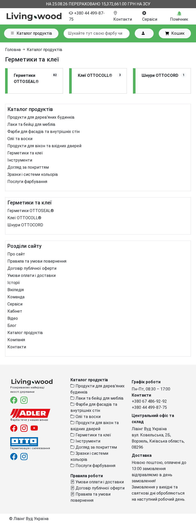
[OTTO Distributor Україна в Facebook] (14, 457)
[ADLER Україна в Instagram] (24, 429)
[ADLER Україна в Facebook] (14, 429)
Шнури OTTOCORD (25, 225)
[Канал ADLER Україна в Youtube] (34, 429)
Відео (12, 318)
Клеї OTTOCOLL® (24, 217)
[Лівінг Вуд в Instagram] (24, 401)
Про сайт (16, 254)
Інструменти (19, 160)
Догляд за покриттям (28, 167)
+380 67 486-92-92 (149, 401)
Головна (13, 49)
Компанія (16, 339)
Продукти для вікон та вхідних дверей (44, 145)
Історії (13, 282)
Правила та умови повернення (36, 261)
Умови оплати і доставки (31, 275)
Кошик (178, 33)
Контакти (16, 347)
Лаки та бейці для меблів (31, 124)
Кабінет (14, 311)
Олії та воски (19, 138)
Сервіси (14, 304)
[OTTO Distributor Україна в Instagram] (24, 457)
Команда (15, 296)
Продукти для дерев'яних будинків (41, 117)
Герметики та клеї (25, 153)
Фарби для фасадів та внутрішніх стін (43, 131)
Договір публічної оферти (31, 268)
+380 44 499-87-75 (149, 407)
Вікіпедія (15, 289)
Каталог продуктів (34, 33)
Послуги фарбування (27, 181)
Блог (11, 325)
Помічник (179, 19)
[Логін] (144, 33)
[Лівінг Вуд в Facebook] (14, 401)
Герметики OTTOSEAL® (30, 210)
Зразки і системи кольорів (32, 174)
